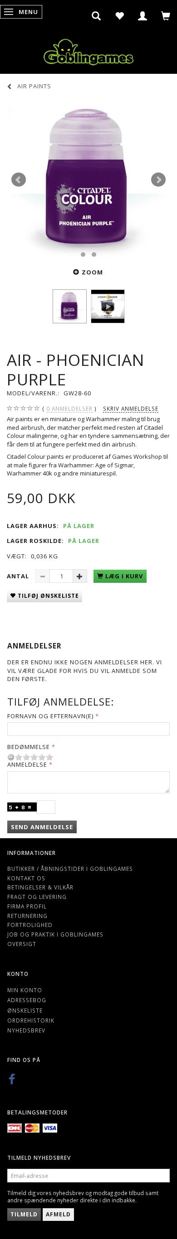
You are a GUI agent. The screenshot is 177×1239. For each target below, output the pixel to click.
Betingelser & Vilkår (40, 887)
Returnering (27, 915)
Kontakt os (26, 878)
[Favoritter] (119, 16)
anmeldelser (69, 408)
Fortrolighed (30, 924)
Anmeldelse (27, 764)
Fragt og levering (37, 896)
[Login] (142, 16)
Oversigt (21, 943)
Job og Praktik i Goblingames (55, 934)
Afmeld (58, 1214)
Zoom (92, 272)
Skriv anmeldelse (130, 408)
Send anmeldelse (42, 827)
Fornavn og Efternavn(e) (50, 716)
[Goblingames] (88, 50)
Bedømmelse (28, 747)
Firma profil (27, 906)
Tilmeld (24, 1214)
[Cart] (165, 16)
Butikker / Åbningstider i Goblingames (70, 868)
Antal (19, 576)
